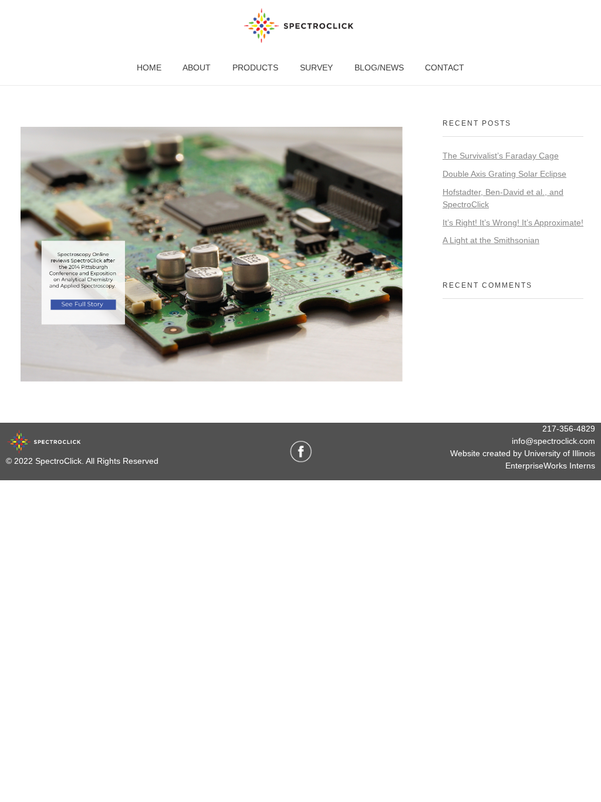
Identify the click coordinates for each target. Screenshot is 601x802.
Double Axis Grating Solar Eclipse (504, 173)
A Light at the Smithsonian (491, 240)
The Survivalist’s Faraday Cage (501, 155)
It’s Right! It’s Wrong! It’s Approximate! (513, 222)
